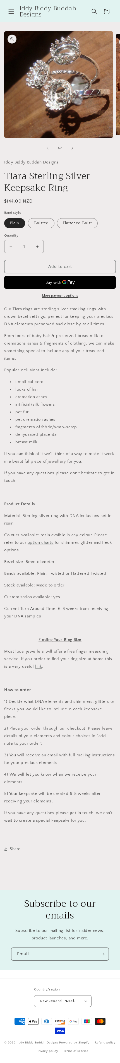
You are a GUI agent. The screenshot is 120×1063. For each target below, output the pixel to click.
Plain (14, 223)
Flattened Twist (77, 223)
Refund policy (105, 1042)
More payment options (60, 295)
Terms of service (75, 1051)
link (38, 666)
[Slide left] (48, 148)
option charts (41, 542)
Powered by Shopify (74, 1042)
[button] (11, 11)
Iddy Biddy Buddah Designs (38, 1042)
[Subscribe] (102, 954)
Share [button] (15, 849)
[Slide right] (72, 148)
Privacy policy (47, 1051)
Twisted (41, 223)
